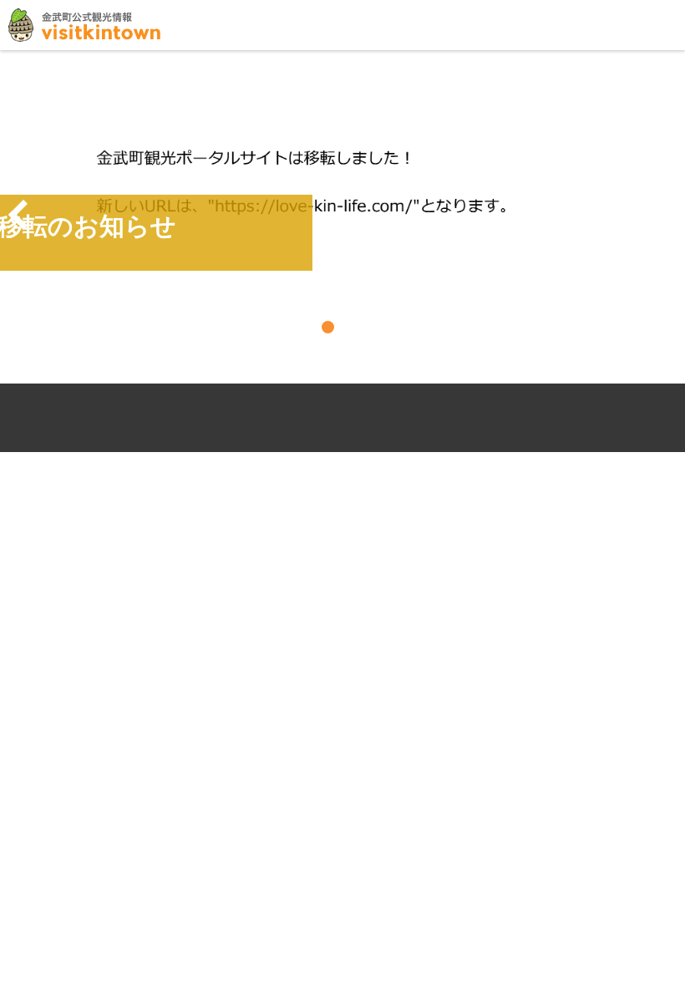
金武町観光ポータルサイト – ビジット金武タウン (84, 25)
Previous (18, 215)
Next (667, 215)
